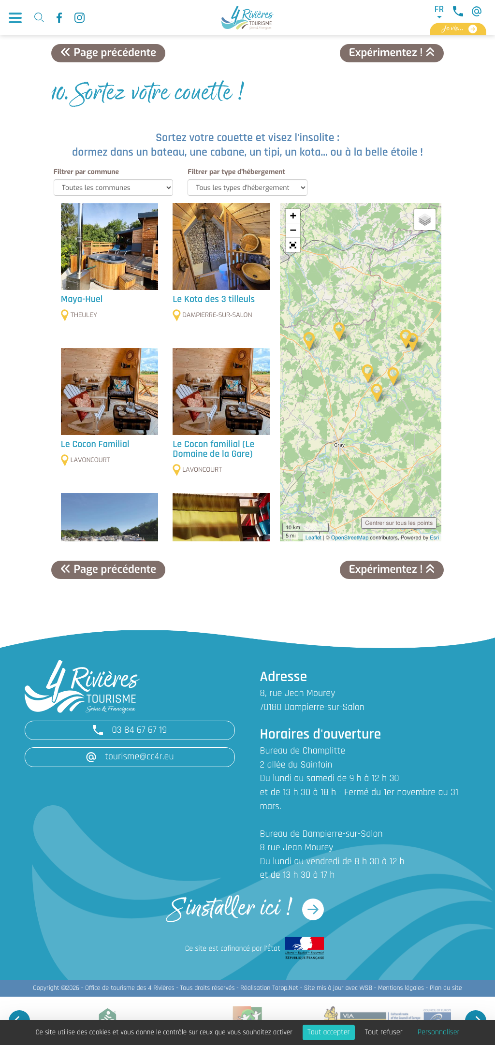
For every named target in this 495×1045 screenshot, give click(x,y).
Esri (434, 537)
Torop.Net (285, 988)
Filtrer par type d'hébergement (236, 171)
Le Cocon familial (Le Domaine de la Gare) (213, 449)
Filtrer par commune (86, 171)
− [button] (293, 230)
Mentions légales (401, 988)
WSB (365, 988)
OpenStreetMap (349, 537)
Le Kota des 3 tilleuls (214, 300)
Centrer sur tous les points (399, 523)
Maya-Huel (82, 300)
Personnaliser (439, 1032)
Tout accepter (328, 1032)
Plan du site (446, 988)
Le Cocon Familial (95, 445)
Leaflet (313, 537)
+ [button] (293, 216)
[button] (293, 245)
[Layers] (425, 219)
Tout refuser (384, 1032)
